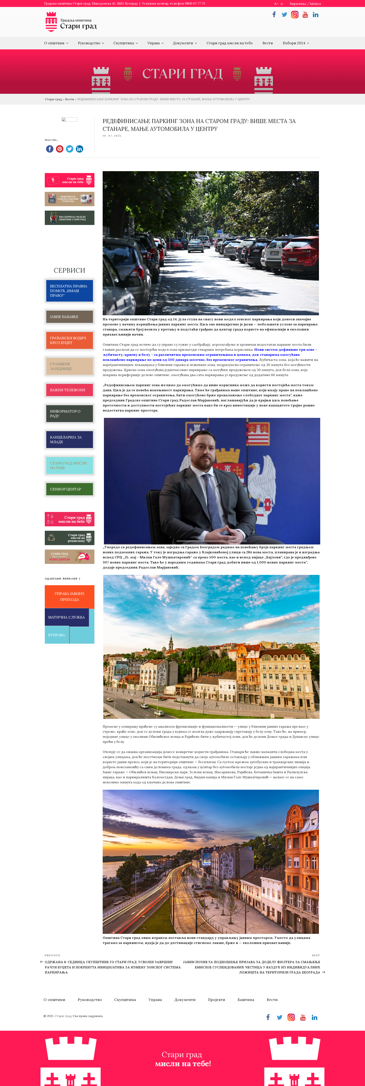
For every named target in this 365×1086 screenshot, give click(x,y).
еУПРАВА (56, 634)
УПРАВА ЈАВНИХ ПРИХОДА (69, 596)
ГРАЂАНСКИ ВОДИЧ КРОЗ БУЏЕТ (68, 340)
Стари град (53, 99)
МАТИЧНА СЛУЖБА (66, 617)
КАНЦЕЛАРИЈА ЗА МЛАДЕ (66, 439)
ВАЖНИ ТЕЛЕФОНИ (67, 390)
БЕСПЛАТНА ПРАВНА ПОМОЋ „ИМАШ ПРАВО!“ (68, 291)
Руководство (89, 43)
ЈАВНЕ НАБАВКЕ (64, 316)
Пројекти (216, 999)
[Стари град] (71, 32)
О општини (54, 43)
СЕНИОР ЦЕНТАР (65, 489)
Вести (268, 43)
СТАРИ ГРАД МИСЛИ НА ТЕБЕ (68, 465)
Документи (183, 43)
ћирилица (298, 4)
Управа (153, 43)
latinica (315, 4)
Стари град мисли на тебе (230, 43)
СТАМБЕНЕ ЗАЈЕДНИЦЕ (61, 366)
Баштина (246, 999)
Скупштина (123, 43)
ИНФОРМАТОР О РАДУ (65, 413)
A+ (276, 3)
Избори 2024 (294, 43)
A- (282, 4)
